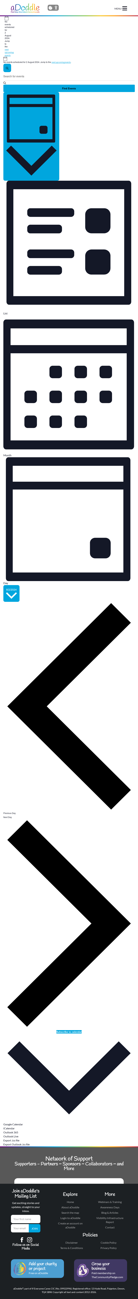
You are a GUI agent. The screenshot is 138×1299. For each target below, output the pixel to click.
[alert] (6, 36)
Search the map (70, 1212)
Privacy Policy (108, 1247)
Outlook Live (10, 1136)
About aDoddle (70, 1207)
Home (70, 1201)
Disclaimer (71, 1242)
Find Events (69, 88)
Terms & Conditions (71, 1247)
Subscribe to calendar (69, 1031)
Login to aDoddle (70, 1218)
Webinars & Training (110, 1201)
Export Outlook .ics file (16, 1144)
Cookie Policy (108, 1242)
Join (34, 1228)
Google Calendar (13, 1124)
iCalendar (9, 1128)
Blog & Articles (109, 1212)
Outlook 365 (10, 1132)
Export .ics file (11, 1140)
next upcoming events (9, 52)
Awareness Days (109, 1207)
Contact (110, 1227)
